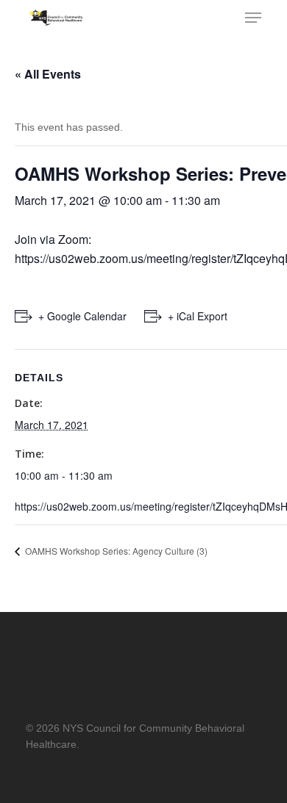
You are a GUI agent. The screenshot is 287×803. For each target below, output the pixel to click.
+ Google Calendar (82, 316)
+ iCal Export (197, 316)
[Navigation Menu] (253, 17)
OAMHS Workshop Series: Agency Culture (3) (115, 550)
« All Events (48, 73)
